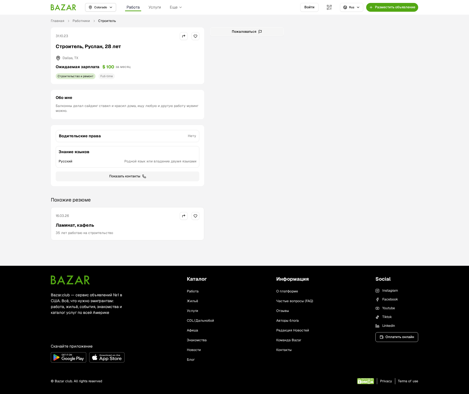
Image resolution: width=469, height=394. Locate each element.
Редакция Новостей (292, 330)
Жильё (192, 301)
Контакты (284, 350)
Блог (191, 359)
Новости (194, 350)
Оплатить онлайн (399, 337)
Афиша (192, 330)
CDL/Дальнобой (200, 320)
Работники (81, 21)
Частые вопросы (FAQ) (294, 301)
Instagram (390, 290)
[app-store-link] (107, 357)
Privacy (386, 381)
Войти (309, 7)
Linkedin (388, 325)
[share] (184, 36)
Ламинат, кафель (75, 225)
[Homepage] (63, 7)
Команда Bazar (288, 340)
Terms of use (408, 381)
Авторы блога (287, 320)
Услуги (155, 7)
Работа (133, 7)
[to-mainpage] (70, 280)
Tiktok (387, 317)
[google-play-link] (68, 357)
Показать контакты (124, 176)
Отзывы (282, 311)
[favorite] (195, 36)
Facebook (390, 299)
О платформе (287, 291)
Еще (174, 7)
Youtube (388, 308)
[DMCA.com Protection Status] (365, 381)
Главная (57, 21)
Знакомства (197, 340)
